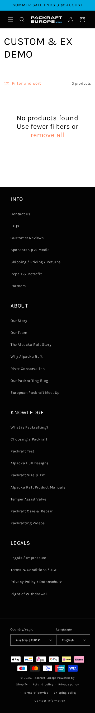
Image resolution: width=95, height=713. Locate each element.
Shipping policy (65, 692)
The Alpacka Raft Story (31, 344)
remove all (47, 135)
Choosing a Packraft (29, 439)
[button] (10, 19)
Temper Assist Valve (28, 499)
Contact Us (20, 214)
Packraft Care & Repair (32, 511)
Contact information (50, 700)
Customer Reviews (27, 238)
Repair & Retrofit (26, 274)
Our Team (19, 332)
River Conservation (28, 368)
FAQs (15, 226)
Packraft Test (22, 451)
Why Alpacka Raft (27, 356)
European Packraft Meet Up (35, 392)
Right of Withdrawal (29, 594)
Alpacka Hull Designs (30, 463)
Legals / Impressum (28, 558)
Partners (18, 286)
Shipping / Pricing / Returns (36, 262)
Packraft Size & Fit (28, 475)
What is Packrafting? (30, 427)
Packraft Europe (45, 678)
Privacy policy (68, 684)
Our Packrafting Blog (29, 380)
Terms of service (36, 692)
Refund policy (42, 684)
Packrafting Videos (28, 523)
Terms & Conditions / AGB (34, 570)
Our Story (19, 320)
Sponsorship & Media (30, 250)
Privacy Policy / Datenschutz (36, 582)
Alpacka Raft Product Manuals (38, 487)
